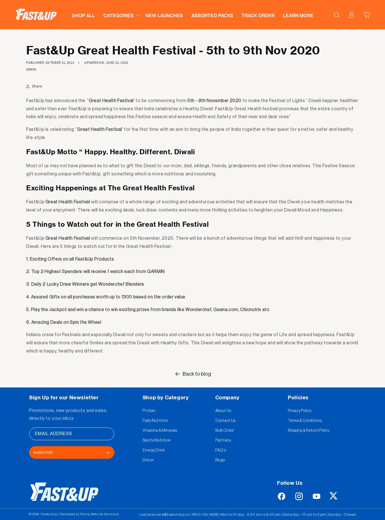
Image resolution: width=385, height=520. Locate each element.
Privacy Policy (299, 411)
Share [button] (37, 86)
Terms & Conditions (305, 421)
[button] (120, 14)
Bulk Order (224, 431)
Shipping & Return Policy (308, 431)
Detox (148, 460)
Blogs (220, 460)
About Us (223, 411)
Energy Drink (154, 450)
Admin (31, 69)
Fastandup (49, 514)
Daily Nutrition (155, 421)
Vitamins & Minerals (160, 431)
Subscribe (43, 452)
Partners (223, 440)
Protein (149, 411)
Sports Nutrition (157, 440)
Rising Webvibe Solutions (99, 514)
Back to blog (197, 373)
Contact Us (225, 421)
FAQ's (220, 450)
